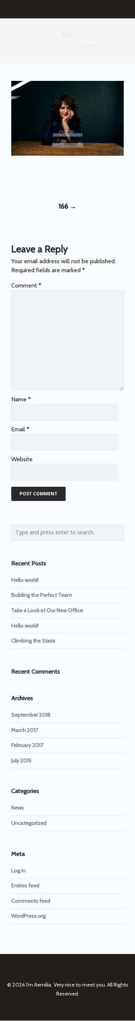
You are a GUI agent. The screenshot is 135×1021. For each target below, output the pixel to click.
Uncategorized (28, 823)
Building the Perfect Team (41, 595)
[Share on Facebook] (14, 178)
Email (20, 429)
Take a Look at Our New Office (47, 610)
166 (67, 206)
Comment (26, 285)
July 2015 (21, 760)
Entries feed (25, 885)
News (17, 807)
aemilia (93, 45)
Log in (18, 870)
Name (21, 399)
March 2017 (24, 730)
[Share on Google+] (42, 178)
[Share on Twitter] (28, 178)
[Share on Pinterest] (70, 178)
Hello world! (25, 580)
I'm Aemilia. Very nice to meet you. (66, 984)
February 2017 (27, 745)
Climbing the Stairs (33, 640)
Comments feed (30, 900)
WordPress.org (28, 915)
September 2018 (31, 714)
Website (22, 459)
